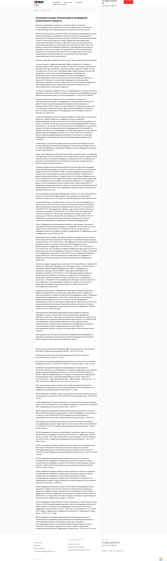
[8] (87, 220)
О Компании (56, 2)
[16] (40, 331)
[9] (62, 233)
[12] (42, 260)
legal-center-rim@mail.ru (109, 6)
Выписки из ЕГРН (74, 544)
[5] (87, 159)
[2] (36, 355)
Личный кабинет (39, 548)
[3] (36, 361)
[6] (51, 211)
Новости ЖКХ (68, 2)
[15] (59, 308)
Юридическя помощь (59, 4)
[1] (36, 349)
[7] (62, 216)
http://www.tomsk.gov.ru (58, 498)
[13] (42, 280)
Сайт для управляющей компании (79, 550)
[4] (37, 368)
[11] (57, 253)
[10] (89, 246)
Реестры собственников (76, 547)
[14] (56, 286)
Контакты (79, 2)
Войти (128, 2)
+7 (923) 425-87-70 (111, 543)
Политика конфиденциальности (44, 551)
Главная (36, 10)
